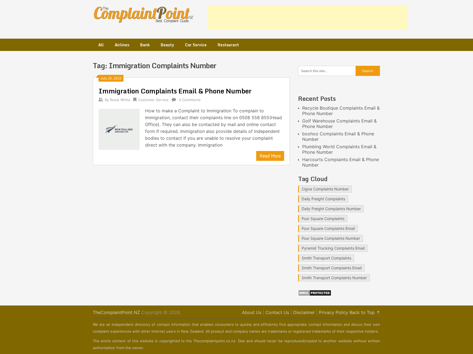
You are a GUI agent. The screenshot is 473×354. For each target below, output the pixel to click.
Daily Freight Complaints (323, 198)
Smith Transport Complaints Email (332, 268)
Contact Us (277, 312)
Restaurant (228, 45)
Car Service (196, 45)
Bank (145, 45)
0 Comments (190, 100)
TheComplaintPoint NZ (116, 312)
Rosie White (120, 100)
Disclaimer (304, 312)
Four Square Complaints (323, 218)
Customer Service (153, 100)
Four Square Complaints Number (331, 238)
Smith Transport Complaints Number (334, 277)
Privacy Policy (333, 312)
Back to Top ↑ (365, 312)
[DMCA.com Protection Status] (314, 294)
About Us (251, 312)
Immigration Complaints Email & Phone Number (175, 90)
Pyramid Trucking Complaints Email (333, 248)
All (101, 45)
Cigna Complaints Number (325, 189)
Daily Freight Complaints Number (331, 208)
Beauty (167, 45)
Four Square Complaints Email (328, 228)
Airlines (122, 45)
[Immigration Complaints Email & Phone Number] (119, 128)
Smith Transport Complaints (326, 258)
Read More (270, 155)
